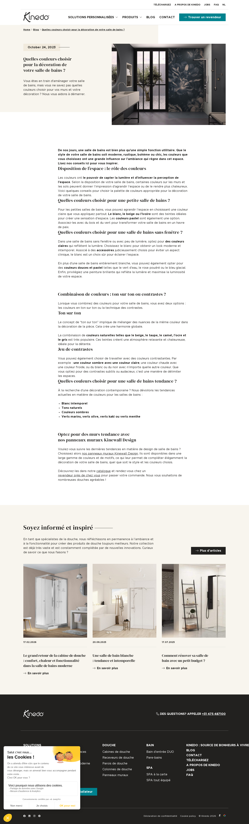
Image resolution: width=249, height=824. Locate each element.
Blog (150, 17)
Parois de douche (114, 763)
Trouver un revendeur (204, 17)
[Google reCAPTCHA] (224, 816)
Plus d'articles (210, 550)
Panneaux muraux (115, 775)
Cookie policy (188, 816)
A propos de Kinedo (187, 5)
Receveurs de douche (118, 757)
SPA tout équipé (158, 780)
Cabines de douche (116, 751)
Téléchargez (162, 5)
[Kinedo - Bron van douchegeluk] (36, 17)
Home (26, 30)
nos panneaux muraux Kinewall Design (110, 453)
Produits (130, 17)
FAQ (216, 5)
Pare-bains (154, 757)
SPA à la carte (156, 774)
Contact (167, 17)
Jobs (207, 5)
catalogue (103, 471)
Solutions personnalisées (91, 17)
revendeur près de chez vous (79, 475)
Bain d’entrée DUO (160, 751)
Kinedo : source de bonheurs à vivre (217, 745)
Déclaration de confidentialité (160, 816)
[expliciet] (220, 816)
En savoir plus (38, 673)
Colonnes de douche (117, 769)
